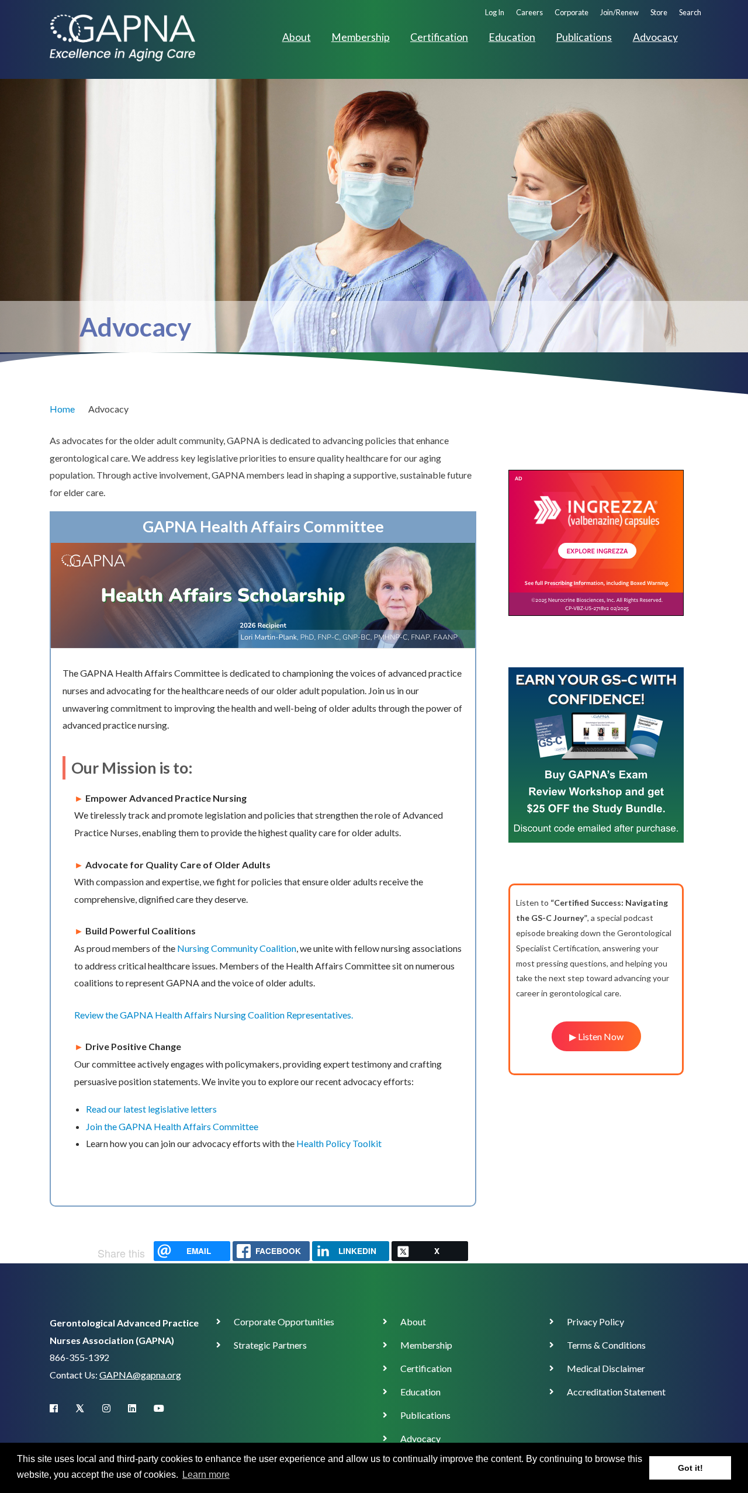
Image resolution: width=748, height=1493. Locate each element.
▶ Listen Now (596, 1036)
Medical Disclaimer (606, 1368)
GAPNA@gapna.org (140, 1374)
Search (690, 12)
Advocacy (655, 37)
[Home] (122, 36)
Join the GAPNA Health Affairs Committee (172, 1126)
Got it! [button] (690, 1468)
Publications (584, 37)
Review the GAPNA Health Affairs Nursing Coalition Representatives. (213, 1014)
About (296, 37)
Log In (494, 12)
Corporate (571, 12)
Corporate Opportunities (284, 1321)
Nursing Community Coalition (236, 948)
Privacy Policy (595, 1321)
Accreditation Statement (616, 1391)
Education (512, 37)
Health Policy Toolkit (339, 1143)
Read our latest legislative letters (151, 1108)
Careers (529, 12)
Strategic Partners (270, 1344)
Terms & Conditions (606, 1344)
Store (658, 12)
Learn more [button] (206, 1475)
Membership (360, 37)
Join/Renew (619, 12)
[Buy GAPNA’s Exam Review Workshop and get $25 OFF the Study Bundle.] (596, 753)
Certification (439, 37)
